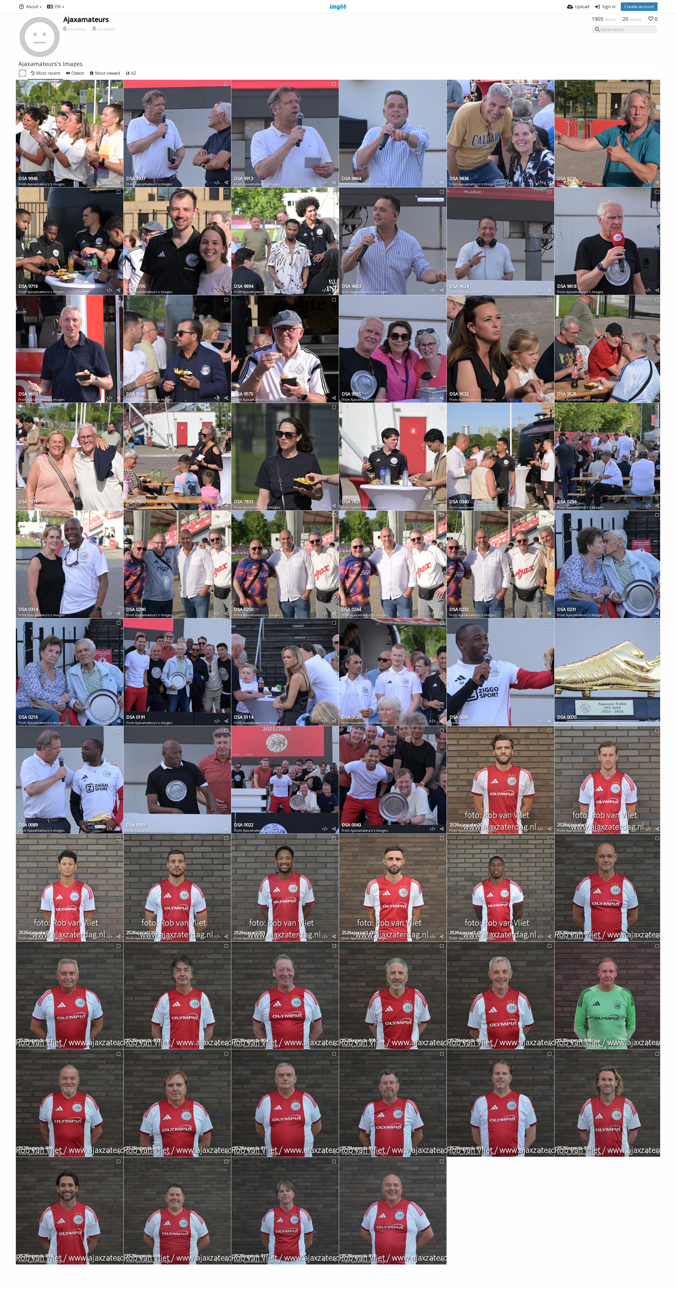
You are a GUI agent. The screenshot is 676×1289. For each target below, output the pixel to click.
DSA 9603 (28, 394)
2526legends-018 (359, 1256)
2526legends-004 (251, 1040)
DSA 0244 (351, 609)
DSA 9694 (243, 286)
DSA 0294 (566, 502)
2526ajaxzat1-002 (467, 932)
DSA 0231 (566, 609)
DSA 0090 (459, 717)
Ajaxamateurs (86, 19)
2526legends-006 (359, 1040)
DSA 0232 (459, 609)
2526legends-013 (466, 1148)
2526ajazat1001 (249, 932)
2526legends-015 (574, 1148)
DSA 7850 (135, 502)
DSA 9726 (566, 178)
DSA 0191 (135, 717)
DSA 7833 (243, 502)
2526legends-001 (574, 932)
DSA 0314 (28, 609)
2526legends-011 (251, 1148)
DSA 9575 (243, 394)
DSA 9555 (351, 394)
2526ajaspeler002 (36, 932)
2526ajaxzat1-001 (359, 932)
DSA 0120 (351, 717)
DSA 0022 (243, 825)
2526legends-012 (359, 1148)
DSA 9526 (566, 394)
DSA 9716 (28, 286)
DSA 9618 (566, 286)
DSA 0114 (243, 717)
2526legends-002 (35, 1040)
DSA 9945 (28, 178)
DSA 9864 (351, 178)
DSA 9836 (459, 178)
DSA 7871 (28, 502)
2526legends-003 (143, 1040)
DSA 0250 (243, 609)
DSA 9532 (459, 394)
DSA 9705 (135, 286)
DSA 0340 (459, 502)
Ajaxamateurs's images (46, 184)
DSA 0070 (566, 717)
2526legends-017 (251, 1256)
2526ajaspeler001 (574, 825)
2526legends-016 (143, 1256)
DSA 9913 (243, 178)
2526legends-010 (143, 1148)
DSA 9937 (135, 178)
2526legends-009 (35, 1148)
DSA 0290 (135, 609)
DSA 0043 (351, 825)
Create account (639, 7)
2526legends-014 (35, 1256)
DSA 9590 (135, 394)
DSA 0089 (28, 825)
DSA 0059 (135, 825)
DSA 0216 (28, 717)
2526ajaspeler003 (467, 825)
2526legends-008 (574, 1040)
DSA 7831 (351, 502)
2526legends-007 (466, 1040)
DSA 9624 (459, 286)
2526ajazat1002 (142, 932)
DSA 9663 (351, 286)
